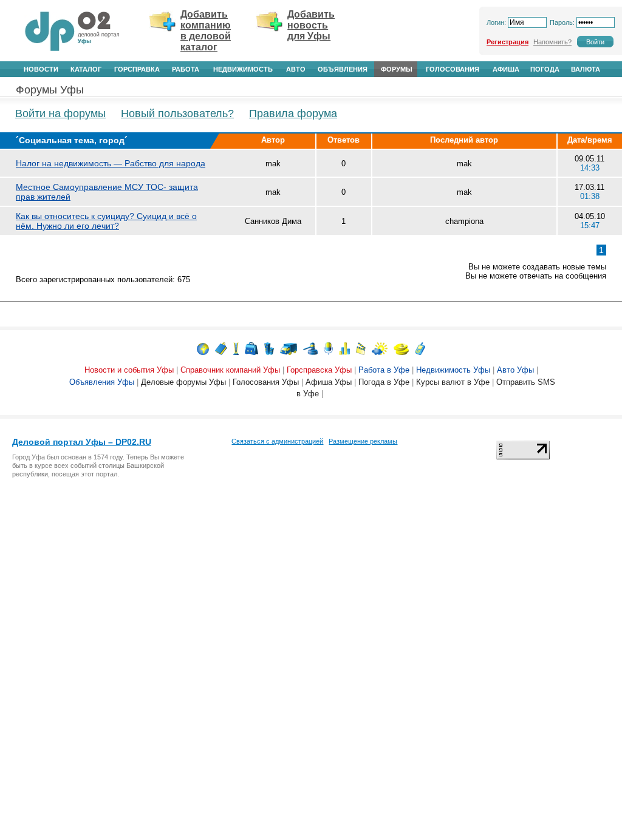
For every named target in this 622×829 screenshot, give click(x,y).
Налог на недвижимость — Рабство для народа (110, 163)
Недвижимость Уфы (453, 369)
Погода (544, 69)
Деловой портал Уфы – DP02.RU (81, 442)
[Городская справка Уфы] (236, 348)
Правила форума (293, 113)
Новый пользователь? (177, 113)
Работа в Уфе (383, 369)
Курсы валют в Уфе (453, 382)
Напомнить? (552, 42)
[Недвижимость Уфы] (269, 348)
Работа (185, 69)
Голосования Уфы (266, 382)
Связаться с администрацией (277, 441)
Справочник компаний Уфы (230, 369)
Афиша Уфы (329, 382)
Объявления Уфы (101, 382)
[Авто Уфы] (288, 348)
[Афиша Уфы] (361, 348)
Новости (41, 69)
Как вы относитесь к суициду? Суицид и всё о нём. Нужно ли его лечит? (106, 221)
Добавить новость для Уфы (311, 25)
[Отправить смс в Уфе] (420, 348)
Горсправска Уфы (319, 369)
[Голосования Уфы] (344, 348)
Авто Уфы (515, 369)
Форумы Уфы (50, 90)
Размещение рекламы (363, 441)
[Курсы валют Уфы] (401, 348)
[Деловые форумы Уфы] (328, 348)
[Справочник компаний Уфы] (221, 348)
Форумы (396, 69)
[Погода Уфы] (380, 348)
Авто (296, 69)
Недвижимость (243, 69)
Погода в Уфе (383, 382)
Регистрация (507, 42)
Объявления (342, 69)
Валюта (585, 69)
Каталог (85, 69)
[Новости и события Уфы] (203, 348)
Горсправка (137, 69)
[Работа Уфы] (251, 348)
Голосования (452, 69)
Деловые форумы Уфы (183, 382)
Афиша (506, 69)
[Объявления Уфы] (310, 348)
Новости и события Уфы (129, 369)
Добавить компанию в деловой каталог (205, 30)
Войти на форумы (60, 113)
